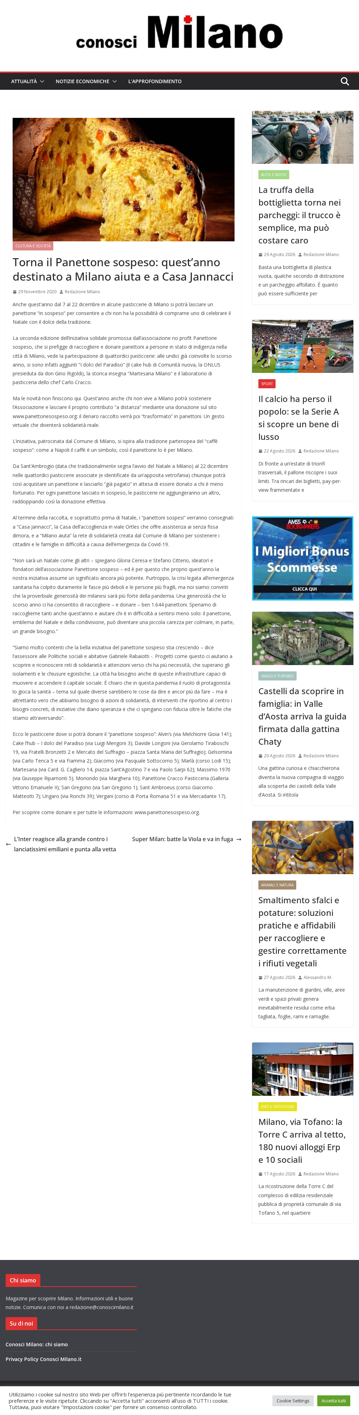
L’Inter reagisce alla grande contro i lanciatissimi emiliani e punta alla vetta (65, 844)
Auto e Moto (273, 174)
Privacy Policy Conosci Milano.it (44, 1359)
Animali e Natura (277, 885)
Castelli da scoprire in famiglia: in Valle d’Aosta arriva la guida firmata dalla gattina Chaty (302, 716)
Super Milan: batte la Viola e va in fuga (182, 839)
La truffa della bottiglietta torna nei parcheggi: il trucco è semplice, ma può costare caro (299, 215)
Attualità (24, 81)
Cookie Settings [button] (293, 1400)
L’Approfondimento (155, 81)
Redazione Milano (82, 292)
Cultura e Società (32, 245)
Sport (267, 383)
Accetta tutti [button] (333, 1400)
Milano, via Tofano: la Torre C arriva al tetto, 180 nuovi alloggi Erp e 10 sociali (302, 1140)
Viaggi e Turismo (277, 675)
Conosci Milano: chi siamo (37, 1344)
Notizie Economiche (82, 81)
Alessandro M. (318, 977)
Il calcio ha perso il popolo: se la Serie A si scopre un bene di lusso (298, 417)
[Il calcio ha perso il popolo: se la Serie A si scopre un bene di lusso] (302, 346)
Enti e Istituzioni (277, 1106)
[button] (41, 81)
